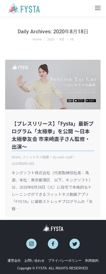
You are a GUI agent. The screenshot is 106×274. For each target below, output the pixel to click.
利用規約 (92, 260)
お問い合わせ (34, 260)
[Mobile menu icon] (98, 8)
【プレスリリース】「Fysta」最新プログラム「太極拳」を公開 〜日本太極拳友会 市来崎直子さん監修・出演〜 (53, 135)
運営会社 (14, 260)
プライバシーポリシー (65, 260)
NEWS (16, 157)
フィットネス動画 (35, 157)
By (63, 157)
